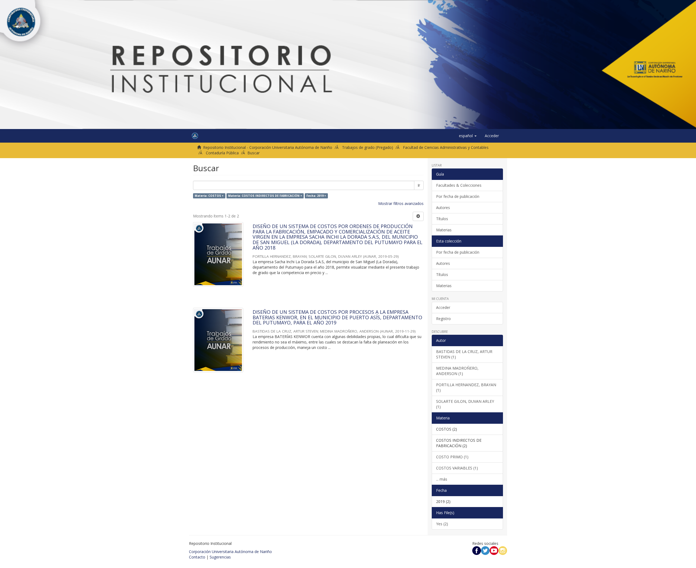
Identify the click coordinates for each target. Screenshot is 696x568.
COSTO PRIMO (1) (452, 456)
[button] (468, 136)
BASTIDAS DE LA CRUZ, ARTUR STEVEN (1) (464, 354)
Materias (444, 229)
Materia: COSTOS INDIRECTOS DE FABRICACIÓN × (265, 196)
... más (441, 479)
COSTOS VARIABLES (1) (457, 468)
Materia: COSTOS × (209, 196)
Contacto (197, 557)
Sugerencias (220, 557)
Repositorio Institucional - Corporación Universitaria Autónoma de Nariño (267, 147)
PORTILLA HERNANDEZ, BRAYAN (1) (466, 387)
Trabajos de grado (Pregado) (367, 147)
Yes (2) (442, 523)
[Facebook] (476, 550)
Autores (443, 207)
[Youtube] (494, 550)
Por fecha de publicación (457, 196)
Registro (443, 318)
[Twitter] (485, 550)
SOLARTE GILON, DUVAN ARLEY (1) (465, 404)
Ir (419, 185)
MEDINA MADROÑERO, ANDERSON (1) (457, 371)
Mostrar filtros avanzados (401, 203)
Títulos (442, 218)
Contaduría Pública (222, 152)
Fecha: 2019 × (316, 196)
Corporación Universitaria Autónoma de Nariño (230, 551)
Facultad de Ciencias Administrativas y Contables (446, 147)
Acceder (443, 307)
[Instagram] (502, 550)
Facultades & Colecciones (458, 185)
